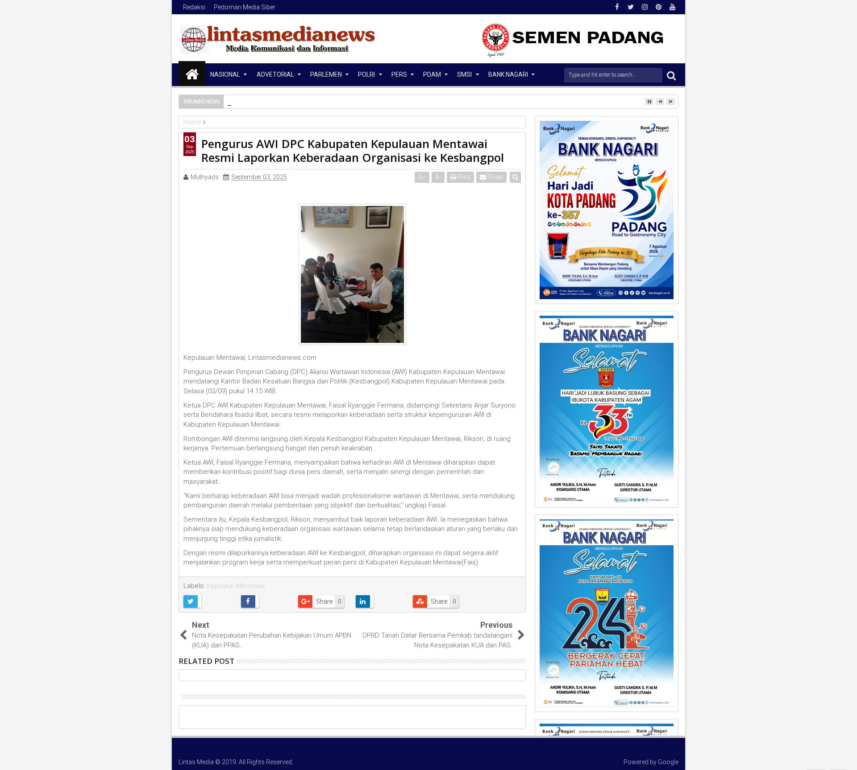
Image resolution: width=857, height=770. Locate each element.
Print (463, 177)
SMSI (464, 74)
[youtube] (672, 7)
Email (494, 177)
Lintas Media (196, 762)
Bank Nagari (508, 74)
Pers (399, 74)
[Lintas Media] (192, 73)
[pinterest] (658, 7)
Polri (366, 74)
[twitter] (630, 7)
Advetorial (275, 74)
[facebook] (617, 7)
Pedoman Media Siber (244, 7)
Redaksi (194, 7)
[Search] (671, 75)
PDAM (432, 74)
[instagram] (644, 7)
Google (668, 762)
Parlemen (326, 74)
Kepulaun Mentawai (236, 586)
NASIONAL (225, 74)
